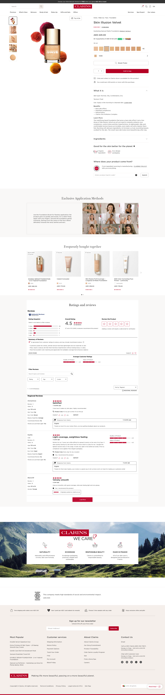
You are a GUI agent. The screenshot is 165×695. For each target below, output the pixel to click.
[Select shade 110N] (133, 48)
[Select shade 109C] (127, 48)
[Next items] (140, 272)
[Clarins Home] (83, 6)
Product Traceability (91, 649)
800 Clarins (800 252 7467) (136, 646)
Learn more (128, 102)
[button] (13, 21)
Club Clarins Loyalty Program (94, 652)
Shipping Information (54, 642)
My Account (51, 659)
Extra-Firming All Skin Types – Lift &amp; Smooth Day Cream (24, 646)
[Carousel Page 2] (83, 294)
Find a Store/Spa (90, 659)
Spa (85, 655)
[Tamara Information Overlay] (128, 39)
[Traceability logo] (97, 168)
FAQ (48, 655)
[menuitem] (142, 6)
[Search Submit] (41, 6)
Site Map (88, 686)
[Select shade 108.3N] (122, 48)
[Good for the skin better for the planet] (134, 146)
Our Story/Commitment (92, 645)
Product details (125, 31)
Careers (86, 662)
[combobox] (138, 686)
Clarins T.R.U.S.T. (140, 166)
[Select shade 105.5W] (111, 48)
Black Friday (51, 662)
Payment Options (53, 649)
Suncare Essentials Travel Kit (20, 654)
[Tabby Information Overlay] (120, 39)
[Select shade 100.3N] (95, 48)
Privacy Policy (61, 686)
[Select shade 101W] (101, 48)
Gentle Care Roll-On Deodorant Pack (23, 651)
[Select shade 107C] (117, 48)
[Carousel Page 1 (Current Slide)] (81, 294)
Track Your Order (53, 652)
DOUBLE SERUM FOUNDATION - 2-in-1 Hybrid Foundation (26, 658)
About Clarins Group (91, 642)
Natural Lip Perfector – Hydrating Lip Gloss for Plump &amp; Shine (26, 664)
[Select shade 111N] (138, 48)
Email (123, 642)
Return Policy (51, 645)
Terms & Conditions (47, 686)
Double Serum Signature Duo (20, 642)
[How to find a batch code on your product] (136, 175)
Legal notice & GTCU (75, 686)
